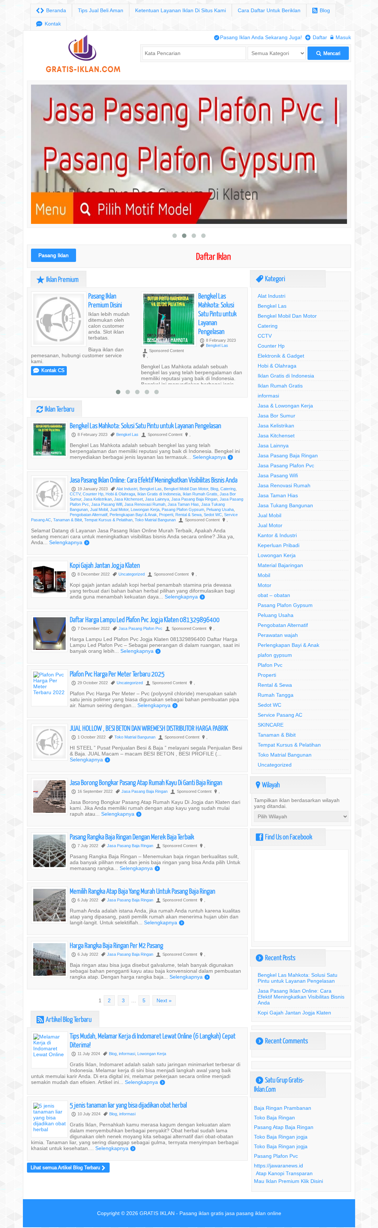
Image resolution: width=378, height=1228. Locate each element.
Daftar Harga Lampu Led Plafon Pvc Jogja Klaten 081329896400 (145, 619)
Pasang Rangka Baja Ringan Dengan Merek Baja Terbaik (132, 836)
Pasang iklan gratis (201, 1213)
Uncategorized (131, 574)
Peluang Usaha (220, 509)
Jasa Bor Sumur (276, 416)
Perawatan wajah (278, 635)
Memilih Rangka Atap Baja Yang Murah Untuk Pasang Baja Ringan (142, 891)
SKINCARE (271, 725)
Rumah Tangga (275, 695)
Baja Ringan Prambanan (282, 1108)
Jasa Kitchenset (128, 499)
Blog (321, 10)
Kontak (48, 24)
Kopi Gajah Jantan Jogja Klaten (105, 565)
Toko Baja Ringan (274, 1117)
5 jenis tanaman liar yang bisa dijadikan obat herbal (128, 1105)
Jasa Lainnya (157, 499)
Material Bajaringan (280, 565)
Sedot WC (213, 514)
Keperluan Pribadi (278, 545)
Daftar (316, 37)
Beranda (51, 10)
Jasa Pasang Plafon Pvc (140, 628)
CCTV (75, 494)
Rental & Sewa (188, 514)
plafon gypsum (275, 655)
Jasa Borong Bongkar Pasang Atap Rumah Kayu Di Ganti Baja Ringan (146, 782)
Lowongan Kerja (145, 509)
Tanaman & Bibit (67, 519)
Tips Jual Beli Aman (100, 10)
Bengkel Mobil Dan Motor (186, 488)
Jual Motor (119, 509)
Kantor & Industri (277, 535)
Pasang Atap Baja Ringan (283, 1127)
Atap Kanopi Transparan (284, 1173)
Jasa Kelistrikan (97, 499)
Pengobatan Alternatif (88, 514)
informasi (127, 1053)
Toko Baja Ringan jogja (280, 1137)
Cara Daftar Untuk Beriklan (269, 10)
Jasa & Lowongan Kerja (285, 406)
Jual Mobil (99, 509)
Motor (264, 585)
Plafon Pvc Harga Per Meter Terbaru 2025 (117, 673)
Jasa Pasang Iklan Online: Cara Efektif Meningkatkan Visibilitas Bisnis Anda (153, 479)
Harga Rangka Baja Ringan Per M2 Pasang (116, 945)
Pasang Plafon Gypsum (183, 509)
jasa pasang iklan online (253, 1213)
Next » (164, 1000)
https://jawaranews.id (278, 1166)
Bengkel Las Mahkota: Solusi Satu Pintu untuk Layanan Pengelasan (217, 313)
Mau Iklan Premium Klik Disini (288, 1181)
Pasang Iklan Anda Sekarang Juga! (258, 37)
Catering (228, 488)
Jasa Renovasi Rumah (144, 504)
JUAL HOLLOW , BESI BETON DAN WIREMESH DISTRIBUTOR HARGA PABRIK (149, 728)
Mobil (264, 575)
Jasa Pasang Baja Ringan (194, 499)
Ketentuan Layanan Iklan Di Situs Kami (180, 10)
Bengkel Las (217, 345)
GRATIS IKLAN (157, 1213)
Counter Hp (93, 494)
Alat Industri (126, 488)
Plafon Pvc (270, 665)
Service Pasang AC (280, 715)
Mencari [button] (328, 53)
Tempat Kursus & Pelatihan (108, 519)
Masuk (340, 37)
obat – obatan (274, 595)
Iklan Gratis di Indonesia (159, 494)
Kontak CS (49, 370)
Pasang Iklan (53, 255)
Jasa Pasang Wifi (106, 504)
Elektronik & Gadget (281, 356)
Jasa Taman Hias (183, 504)
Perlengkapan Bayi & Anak (133, 514)
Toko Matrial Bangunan (155, 519)
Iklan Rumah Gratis (200, 494)
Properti (166, 514)
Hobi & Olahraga (120, 494)
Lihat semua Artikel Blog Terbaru (68, 1167)
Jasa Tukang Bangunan (285, 505)
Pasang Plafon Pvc (276, 1156)
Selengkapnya (213, 457)
